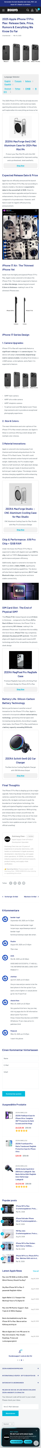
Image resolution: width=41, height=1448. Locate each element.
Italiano (28, 81)
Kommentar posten (13, 1094)
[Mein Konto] (32, 10)
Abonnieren (10, 1413)
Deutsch (8, 89)
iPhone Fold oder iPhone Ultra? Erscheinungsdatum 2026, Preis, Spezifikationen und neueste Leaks (26, 1219)
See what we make (16, 1441)
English (8, 81)
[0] (36, 10)
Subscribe (28, 1441)
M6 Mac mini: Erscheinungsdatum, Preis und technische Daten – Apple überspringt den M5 (27, 1232)
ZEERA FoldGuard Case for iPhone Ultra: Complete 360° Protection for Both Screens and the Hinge (25, 1120)
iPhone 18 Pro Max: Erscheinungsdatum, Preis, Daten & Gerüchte (26, 1207)
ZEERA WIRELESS (21, 1112)
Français (18, 81)
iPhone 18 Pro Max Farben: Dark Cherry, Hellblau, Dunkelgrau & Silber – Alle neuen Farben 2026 (25, 1244)
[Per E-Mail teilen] (23, 883)
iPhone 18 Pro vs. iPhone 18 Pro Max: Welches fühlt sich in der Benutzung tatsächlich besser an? (27, 1257)
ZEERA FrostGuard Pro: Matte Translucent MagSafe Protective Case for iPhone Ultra (25, 1147)
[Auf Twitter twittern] (19, 883)
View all (36, 1271)
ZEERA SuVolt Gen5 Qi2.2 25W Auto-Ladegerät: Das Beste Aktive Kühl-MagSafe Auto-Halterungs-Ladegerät (25, 1174)
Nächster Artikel (30, 897)
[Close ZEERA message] (36, 1431)
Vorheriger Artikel (11, 897)
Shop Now (20, 166)
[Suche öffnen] (28, 10)
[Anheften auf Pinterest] (15, 883)
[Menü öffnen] (3, 10)
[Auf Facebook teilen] (10, 883)
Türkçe (17, 89)
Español (8, 84)
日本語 (27, 89)
